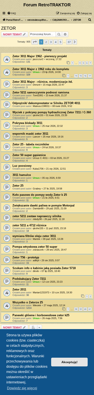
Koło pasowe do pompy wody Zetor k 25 (39, 194)
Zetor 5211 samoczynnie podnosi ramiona (40, 92)
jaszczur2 (38, 59)
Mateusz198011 (41, 106)
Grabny (37, 188)
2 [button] (46, 42)
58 (76, 309)
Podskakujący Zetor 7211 (29, 278)
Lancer (36, 136)
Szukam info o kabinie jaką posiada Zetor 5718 (44, 268)
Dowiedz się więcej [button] (22, 388)
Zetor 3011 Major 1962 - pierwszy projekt (39, 56)
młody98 (37, 219)
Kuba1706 (38, 168)
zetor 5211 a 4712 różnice (29, 225)
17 (90, 75)
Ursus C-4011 (40, 158)
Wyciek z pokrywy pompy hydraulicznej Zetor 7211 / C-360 (51, 112)
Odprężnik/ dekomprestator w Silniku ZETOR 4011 (46, 103)
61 (90, 309)
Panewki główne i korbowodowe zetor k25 (40, 315)
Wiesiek (37, 305)
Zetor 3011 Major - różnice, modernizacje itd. (42, 81)
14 (76, 75)
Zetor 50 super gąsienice (29, 155)
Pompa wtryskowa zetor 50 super (34, 246)
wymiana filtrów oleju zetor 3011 (34, 236)
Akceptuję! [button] (69, 362)
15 (81, 75)
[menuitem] (11, 13)
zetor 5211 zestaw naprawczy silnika (36, 216)
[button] (34, 42)
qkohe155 (38, 115)
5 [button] (60, 42)
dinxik (36, 271)
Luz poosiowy (21, 165)
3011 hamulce (21, 175)
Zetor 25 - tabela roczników (30, 144)
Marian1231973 (41, 292)
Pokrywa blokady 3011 (27, 123)
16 (85, 75)
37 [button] (69, 42)
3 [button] (51, 42)
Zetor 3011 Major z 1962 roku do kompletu (40, 69)
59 (81, 309)
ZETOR (8, 28)
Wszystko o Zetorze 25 (27, 302)
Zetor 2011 (19, 289)
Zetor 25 (17, 185)
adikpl (36, 260)
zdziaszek (38, 249)
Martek (36, 239)
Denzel (36, 84)
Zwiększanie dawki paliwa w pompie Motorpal (43, 205)
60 (85, 309)
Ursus (36, 72)
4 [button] (55, 42)
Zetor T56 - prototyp (25, 257)
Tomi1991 (38, 95)
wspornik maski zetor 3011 (30, 133)
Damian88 (38, 208)
